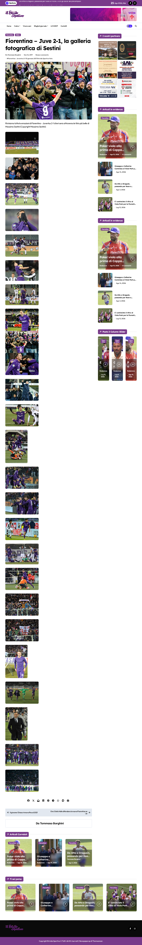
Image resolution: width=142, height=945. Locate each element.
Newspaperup (84, 941)
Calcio (16, 26)
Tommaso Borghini (52, 823)
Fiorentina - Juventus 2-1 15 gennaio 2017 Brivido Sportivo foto (30, 59)
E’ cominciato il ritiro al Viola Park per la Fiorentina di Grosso (125, 204)
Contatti (64, 26)
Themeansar (97, 941)
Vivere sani (27, 26)
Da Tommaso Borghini (13, 55)
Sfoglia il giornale (40, 26)
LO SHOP (54, 26)
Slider (18, 35)
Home (9, 26)
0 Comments (126, 154)
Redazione (11, 863)
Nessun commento (42, 55)
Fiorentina (9, 35)
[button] (134, 358)
